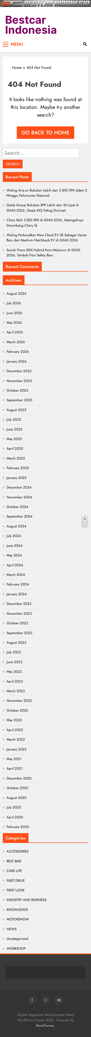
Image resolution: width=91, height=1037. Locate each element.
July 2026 (14, 303)
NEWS (12, 929)
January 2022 (17, 749)
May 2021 (14, 758)
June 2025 (14, 429)
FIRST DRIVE (16, 880)
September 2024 (19, 516)
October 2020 (17, 788)
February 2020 (18, 826)
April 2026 (15, 332)
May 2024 (14, 555)
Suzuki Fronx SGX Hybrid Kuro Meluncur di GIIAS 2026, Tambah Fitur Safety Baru (43, 252)
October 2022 (17, 710)
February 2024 (18, 584)
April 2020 (15, 817)
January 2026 (17, 361)
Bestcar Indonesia (31, 24)
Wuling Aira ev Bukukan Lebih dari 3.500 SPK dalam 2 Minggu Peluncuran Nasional (47, 193)
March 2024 (16, 574)
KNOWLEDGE (17, 909)
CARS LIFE (14, 870)
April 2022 (15, 729)
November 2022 (19, 700)
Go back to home (45, 132)
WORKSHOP (16, 948)
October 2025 (17, 390)
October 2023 (17, 623)
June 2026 (14, 313)
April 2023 (15, 681)
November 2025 (19, 380)
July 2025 (14, 419)
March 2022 (16, 739)
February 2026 (18, 351)
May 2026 (14, 322)
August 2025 (16, 409)
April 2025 (15, 448)
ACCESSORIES (17, 851)
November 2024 (19, 497)
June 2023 (14, 662)
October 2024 (17, 506)
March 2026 (16, 342)
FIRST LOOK (15, 890)
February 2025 (18, 468)
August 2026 (16, 293)
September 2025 (19, 400)
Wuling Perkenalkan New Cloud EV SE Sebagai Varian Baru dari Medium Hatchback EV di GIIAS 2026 (47, 237)
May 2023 (14, 671)
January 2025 (16, 477)
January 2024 (17, 594)
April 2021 (15, 768)
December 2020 (19, 778)
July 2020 (14, 807)
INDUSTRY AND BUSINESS (26, 899)
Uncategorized (17, 938)
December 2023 (19, 603)
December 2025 (19, 371)
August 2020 (16, 797)
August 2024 (16, 526)
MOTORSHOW (18, 919)
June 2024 (14, 545)
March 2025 (16, 458)
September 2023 (19, 633)
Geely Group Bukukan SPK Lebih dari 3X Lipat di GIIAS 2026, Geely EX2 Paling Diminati (43, 207)
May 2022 (14, 720)
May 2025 (14, 438)
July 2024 (14, 535)
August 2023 (16, 642)
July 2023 (14, 652)
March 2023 (16, 691)
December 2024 (19, 487)
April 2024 (15, 565)
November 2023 (19, 613)
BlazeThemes (45, 1025)
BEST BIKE (14, 861)
